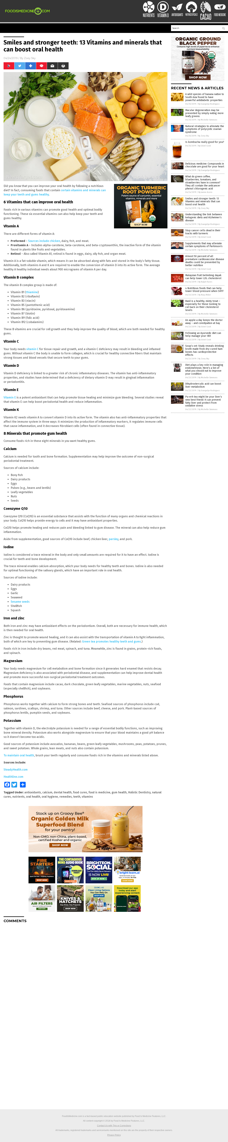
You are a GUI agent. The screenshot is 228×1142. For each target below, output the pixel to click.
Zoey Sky (30, 58)
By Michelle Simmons (207, 120)
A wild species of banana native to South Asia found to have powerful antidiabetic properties (204, 97)
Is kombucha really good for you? (204, 142)
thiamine (32, 292)
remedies (65, 796)
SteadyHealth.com (16, 769)
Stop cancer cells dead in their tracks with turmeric (202, 232)
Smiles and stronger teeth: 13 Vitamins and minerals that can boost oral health (202, 201)
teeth (76, 796)
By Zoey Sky (203, 136)
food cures (80, 792)
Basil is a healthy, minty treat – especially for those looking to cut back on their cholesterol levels (203, 305)
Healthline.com (13, 776)
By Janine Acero (205, 192)
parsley (113, 539)
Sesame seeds (20, 601)
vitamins (87, 796)
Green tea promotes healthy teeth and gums (111, 641)
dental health (63, 792)
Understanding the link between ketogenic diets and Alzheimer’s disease (203, 217)
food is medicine (99, 792)
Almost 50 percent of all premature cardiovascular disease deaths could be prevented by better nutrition (204, 261)
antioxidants (32, 792)
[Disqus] (85, 970)
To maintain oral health (19, 755)
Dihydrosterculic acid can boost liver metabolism (203, 385)
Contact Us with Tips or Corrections (114, 1125)
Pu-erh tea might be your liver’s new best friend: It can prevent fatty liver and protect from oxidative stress (203, 401)
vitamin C (32, 349)
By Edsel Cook (204, 146)
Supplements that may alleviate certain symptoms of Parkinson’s (203, 245)
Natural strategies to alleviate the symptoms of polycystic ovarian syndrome (204, 129)
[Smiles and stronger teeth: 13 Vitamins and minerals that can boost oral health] (27, 15)
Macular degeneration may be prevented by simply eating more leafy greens (204, 113)
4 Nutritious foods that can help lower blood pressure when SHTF (204, 290)
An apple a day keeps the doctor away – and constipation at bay (204, 322)
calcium (47, 792)
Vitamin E (10, 397)
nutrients (18, 796)
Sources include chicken (44, 241)
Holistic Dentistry (139, 792)
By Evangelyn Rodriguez (209, 104)
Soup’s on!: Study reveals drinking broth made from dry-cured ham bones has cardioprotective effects (204, 350)
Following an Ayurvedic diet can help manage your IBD (203, 335)
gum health (119, 792)
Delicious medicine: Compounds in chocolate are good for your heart (204, 165)
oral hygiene (50, 796)
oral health (33, 796)
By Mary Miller (204, 295)
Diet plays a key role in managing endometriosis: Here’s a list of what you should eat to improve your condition (204, 369)
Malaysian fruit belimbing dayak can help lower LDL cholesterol (203, 277)
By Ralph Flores (205, 282)
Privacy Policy (114, 1135)
